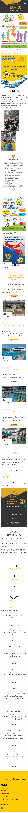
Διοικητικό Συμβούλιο (5, 788)
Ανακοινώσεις (4, 790)
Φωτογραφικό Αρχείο (5, 793)
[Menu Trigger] (25, 3)
